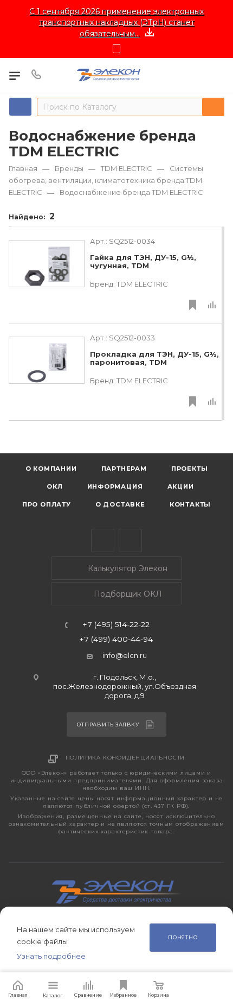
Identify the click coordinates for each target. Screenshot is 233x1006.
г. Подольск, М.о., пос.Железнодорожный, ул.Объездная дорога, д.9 (124, 686)
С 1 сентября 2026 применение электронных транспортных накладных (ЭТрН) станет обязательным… (116, 23)
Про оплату (46, 504)
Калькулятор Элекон (126, 568)
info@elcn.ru (124, 655)
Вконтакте (130, 540)
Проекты (189, 468)
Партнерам (124, 468)
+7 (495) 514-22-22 (116, 625)
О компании (51, 468)
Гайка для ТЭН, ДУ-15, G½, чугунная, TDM (143, 262)
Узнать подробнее (51, 956)
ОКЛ (53, 486)
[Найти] (213, 107)
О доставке (120, 504)
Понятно (183, 937)
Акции (180, 486)
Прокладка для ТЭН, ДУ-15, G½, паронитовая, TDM (154, 358)
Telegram (102, 540)
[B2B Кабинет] (215, 75)
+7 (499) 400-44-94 (116, 639)
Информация (115, 486)
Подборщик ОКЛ (127, 594)
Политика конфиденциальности (125, 757)
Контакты (190, 504)
